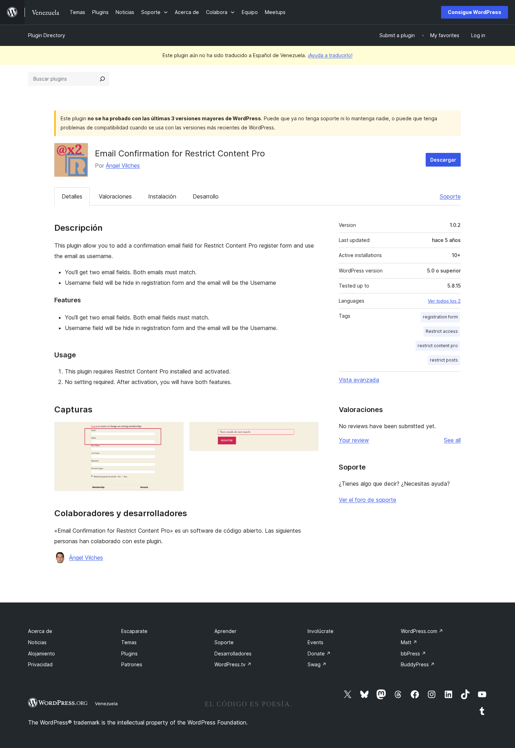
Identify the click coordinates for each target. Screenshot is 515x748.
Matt (409, 642)
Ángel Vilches (123, 165)
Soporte (450, 196)
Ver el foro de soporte (367, 499)
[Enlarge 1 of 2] (174, 431)
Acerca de (40, 631)
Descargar (443, 160)
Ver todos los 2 (444, 301)
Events (315, 642)
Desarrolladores (233, 653)
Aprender (225, 631)
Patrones (131, 664)
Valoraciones (115, 196)
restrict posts (444, 360)
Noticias (37, 642)
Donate (319, 653)
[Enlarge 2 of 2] (309, 431)
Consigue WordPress (474, 12)
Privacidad (40, 664)
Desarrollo (206, 196)
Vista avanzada (359, 379)
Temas (129, 642)
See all (452, 440)
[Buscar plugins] (102, 79)
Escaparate (134, 631)
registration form (440, 316)
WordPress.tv (233, 664)
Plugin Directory (46, 35)
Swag (317, 664)
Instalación (162, 196)
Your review (354, 440)
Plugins (129, 653)
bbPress (413, 653)
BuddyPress (418, 664)
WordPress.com (422, 631)
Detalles (72, 196)
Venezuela (106, 703)
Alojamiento (41, 653)
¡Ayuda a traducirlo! (330, 55)
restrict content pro (438, 345)
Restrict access (442, 331)
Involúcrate (321, 631)
